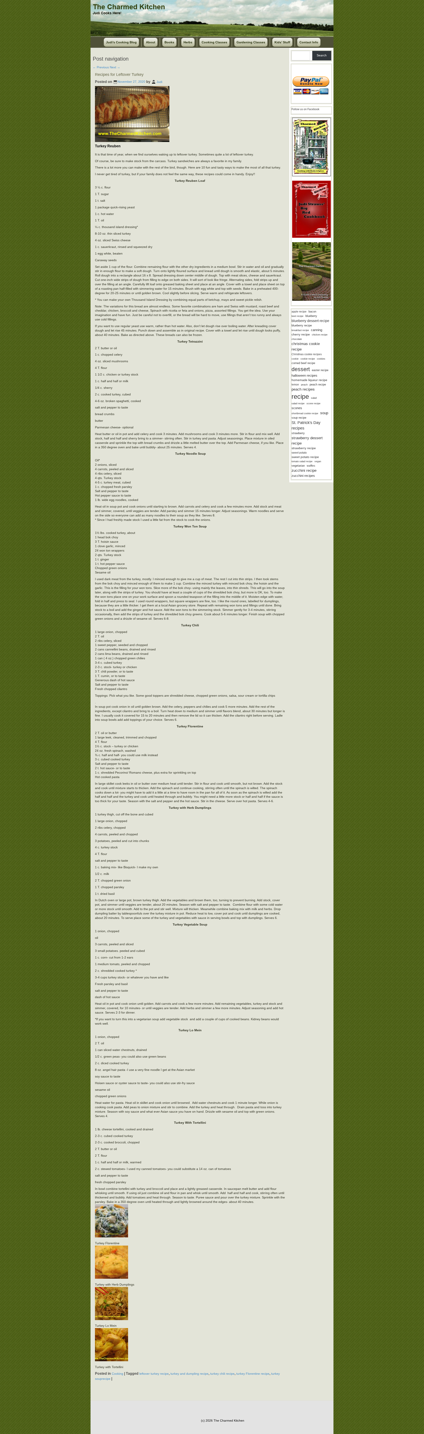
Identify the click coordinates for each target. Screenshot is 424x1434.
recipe (300, 396)
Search (322, 55)
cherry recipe (301, 334)
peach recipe (318, 384)
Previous (101, 67)
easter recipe (320, 370)
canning (316, 330)
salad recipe (298, 403)
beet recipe (297, 316)
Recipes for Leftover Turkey (119, 74)
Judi (159, 81)
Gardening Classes (251, 42)
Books (169, 42)
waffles (311, 465)
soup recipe (299, 417)
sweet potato (299, 452)
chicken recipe (319, 334)
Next (115, 67)
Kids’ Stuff (282, 42)
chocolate (297, 339)
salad (314, 398)
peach (304, 384)
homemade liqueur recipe (309, 380)
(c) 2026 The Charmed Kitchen (222, 1420)
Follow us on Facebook (305, 109)
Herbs (188, 42)
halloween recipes (304, 375)
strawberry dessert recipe (307, 440)
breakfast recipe (300, 330)
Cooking (117, 1373)
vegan (317, 461)
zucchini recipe (304, 470)
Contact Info (308, 42)
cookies (321, 358)
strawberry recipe (304, 448)
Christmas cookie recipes (307, 354)
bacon (312, 311)
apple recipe (299, 311)
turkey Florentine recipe (252, 1373)
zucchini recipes (303, 475)
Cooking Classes (214, 42)
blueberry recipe (302, 325)
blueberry (311, 316)
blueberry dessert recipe (310, 321)
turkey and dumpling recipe (189, 1373)
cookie (295, 358)
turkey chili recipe (222, 1373)
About (150, 42)
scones (297, 408)
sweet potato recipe (305, 457)
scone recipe (313, 403)
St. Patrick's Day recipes (306, 425)
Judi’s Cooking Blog (121, 42)
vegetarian (298, 465)
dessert (301, 369)
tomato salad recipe (302, 461)
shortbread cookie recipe (305, 413)
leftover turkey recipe (154, 1373)
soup (324, 413)
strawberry (298, 433)
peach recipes (303, 389)
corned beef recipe (303, 363)
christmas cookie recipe (306, 346)
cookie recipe (308, 358)
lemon (295, 384)
